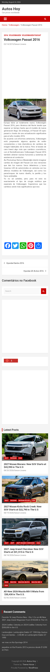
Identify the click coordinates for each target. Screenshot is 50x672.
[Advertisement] (25, 72)
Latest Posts (11, 429)
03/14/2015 (9, 44)
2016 (6, 35)
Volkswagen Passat (31, 35)
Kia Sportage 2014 (19, 642)
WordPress (33, 668)
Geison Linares (20, 44)
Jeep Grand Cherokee (25, 543)
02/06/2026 (9, 598)
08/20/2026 (9, 470)
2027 (6, 458)
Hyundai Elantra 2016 (15, 263)
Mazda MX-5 (37, 582)
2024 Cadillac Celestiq (11, 625)
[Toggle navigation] (5, 19)
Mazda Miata (23, 582)
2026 (6, 582)
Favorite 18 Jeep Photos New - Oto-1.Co (19, 617)
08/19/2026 (9, 513)
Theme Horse (28, 664)
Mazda (13, 582)
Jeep (12, 543)
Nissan (13, 458)
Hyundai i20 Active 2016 (34, 271)
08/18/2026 (9, 555)
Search (43, 291)
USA (20, 458)
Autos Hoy (11, 9)
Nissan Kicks (24, 500)
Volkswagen (15, 35)
